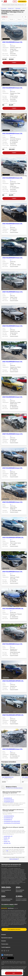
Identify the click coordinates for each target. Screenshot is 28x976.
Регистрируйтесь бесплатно (14, 929)
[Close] (21, 970)
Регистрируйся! (22, 1)
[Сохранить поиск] (25, 17)
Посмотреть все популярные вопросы (14, 788)
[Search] (25, 5)
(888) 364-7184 (12, 961)
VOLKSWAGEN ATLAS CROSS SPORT (12, 821)
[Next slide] (24, 31)
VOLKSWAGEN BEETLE (9, 799)
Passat (20, 19)
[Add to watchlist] (25, 23)
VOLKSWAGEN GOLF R (9, 801)
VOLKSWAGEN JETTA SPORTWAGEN (12, 823)
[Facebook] (4, 950)
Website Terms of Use (19, 969)
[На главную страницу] (5, 1)
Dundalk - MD (7, 837)
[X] (6, 950)
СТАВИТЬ (14, 62)
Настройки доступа (8, 954)
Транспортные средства (6, 937)
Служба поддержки (5, 947)
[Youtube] (8, 950)
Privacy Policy (14, 969)
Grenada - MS (7, 841)
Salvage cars (11, 8)
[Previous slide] (3, 31)
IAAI (24, 971)
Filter (5, 16)
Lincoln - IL (6, 839)
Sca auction (3, 8)
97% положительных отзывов (7, 906)
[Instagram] (2, 950)
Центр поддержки (13, 858)
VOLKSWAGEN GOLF (8, 817)
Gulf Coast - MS (7, 843)
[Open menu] (2, 1)
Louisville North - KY (8, 836)
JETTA (4, 19)
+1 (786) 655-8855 (5, 961)
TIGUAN (12, 19)
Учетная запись (4, 944)
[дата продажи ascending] (22, 17)
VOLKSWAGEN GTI (8, 798)
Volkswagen (18, 8)
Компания (3, 934)
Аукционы (3, 940)
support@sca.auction (20, 961)
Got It (14, 973)
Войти (15, 1)
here (7, 850)
